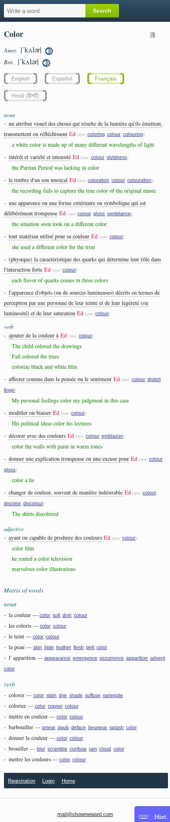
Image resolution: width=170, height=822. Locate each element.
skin (37, 647)
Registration (21, 781)
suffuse (92, 695)
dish (67, 615)
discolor (12, 503)
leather (63, 647)
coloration (98, 180)
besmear (97, 727)
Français (106, 78)
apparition (137, 658)
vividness (117, 157)
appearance (57, 658)
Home (68, 781)
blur (41, 749)
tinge (9, 390)
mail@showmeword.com (85, 814)
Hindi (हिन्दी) (25, 95)
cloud (105, 749)
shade (76, 695)
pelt (90, 647)
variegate (113, 695)
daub (63, 727)
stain (51, 695)
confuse (78, 749)
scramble (57, 749)
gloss (99, 214)
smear (48, 727)
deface (78, 727)
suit (56, 615)
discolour (33, 503)
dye (63, 695)
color (45, 615)
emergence (85, 658)
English (20, 78)
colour (114, 134)
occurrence (112, 658)
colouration (139, 180)
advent (157, 658)
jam (93, 749)
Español (62, 78)
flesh (79, 647)
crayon (55, 706)
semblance (119, 214)
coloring (96, 134)
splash (117, 727)
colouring (133, 134)
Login (48, 781)
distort (154, 379)
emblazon (112, 436)
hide (49, 647)
